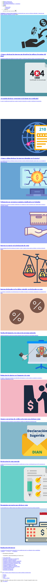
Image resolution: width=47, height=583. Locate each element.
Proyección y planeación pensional (9, 559)
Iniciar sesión (7, 7)
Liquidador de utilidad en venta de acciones (11, 566)
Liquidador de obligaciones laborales (10, 565)
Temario (4, 574)
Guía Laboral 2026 (6, 557)
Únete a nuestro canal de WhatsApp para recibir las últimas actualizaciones (16, 572)
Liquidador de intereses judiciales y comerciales (12, 561)
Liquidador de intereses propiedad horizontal (11, 562)
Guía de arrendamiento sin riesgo (9, 564)
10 (10, 551)
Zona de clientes (6, 578)
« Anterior (2, 551)
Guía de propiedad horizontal (8, 567)
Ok (1, 581)
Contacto (4, 575)
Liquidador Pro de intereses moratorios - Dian (12, 563)
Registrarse (7, 8)
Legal (4, 576)
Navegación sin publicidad (8, 569)
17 (12, 551)
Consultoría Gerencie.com (8, 568)
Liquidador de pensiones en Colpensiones (11, 558)
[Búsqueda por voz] (16, 11)
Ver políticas (5, 581)
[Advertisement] (23, 110)
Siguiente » (15, 551)
